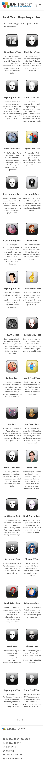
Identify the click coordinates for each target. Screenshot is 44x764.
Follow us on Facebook (18, 738)
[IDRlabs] (17, 7)
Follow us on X (13, 742)
